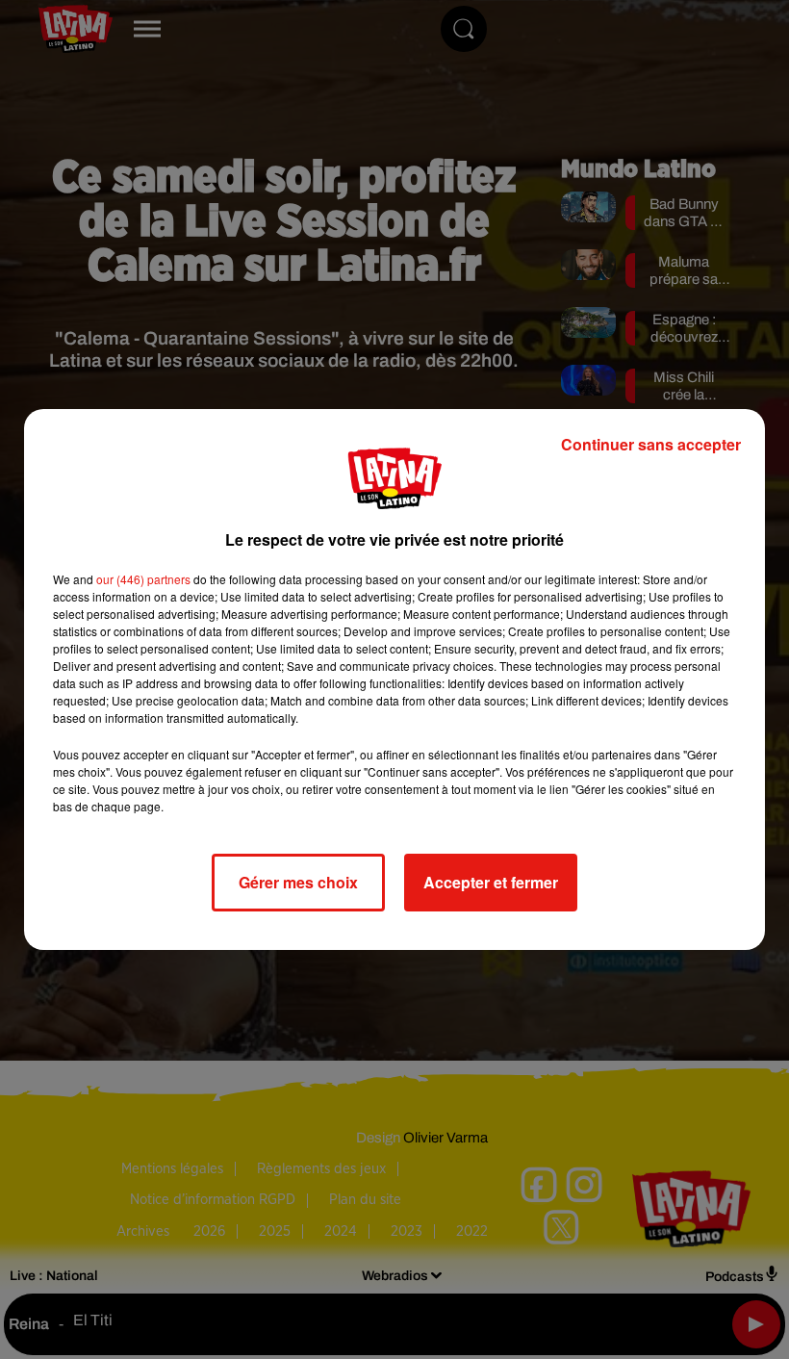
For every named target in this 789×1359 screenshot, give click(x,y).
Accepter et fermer (490, 882)
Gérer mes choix (298, 882)
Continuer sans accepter (651, 444)
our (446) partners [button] (143, 579)
